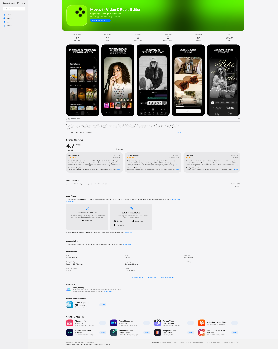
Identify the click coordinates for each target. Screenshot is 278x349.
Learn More (128, 232)
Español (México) (166, 342)
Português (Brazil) (216, 342)
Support (108, 344)
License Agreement (168, 277)
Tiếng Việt (225, 342)
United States (155, 342)
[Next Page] (242, 80)
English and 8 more (131, 264)
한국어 (206, 342)
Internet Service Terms (72, 344)
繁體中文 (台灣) (235, 342)
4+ (184, 264)
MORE (119, 165)
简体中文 (188, 342)
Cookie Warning (98, 344)
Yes (67, 270)
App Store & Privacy (86, 344)
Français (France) (198, 342)
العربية (175, 342)
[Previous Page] (64, 80)
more (179, 133)
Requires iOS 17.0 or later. (75, 264)
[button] (14, 14)
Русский (181, 342)
